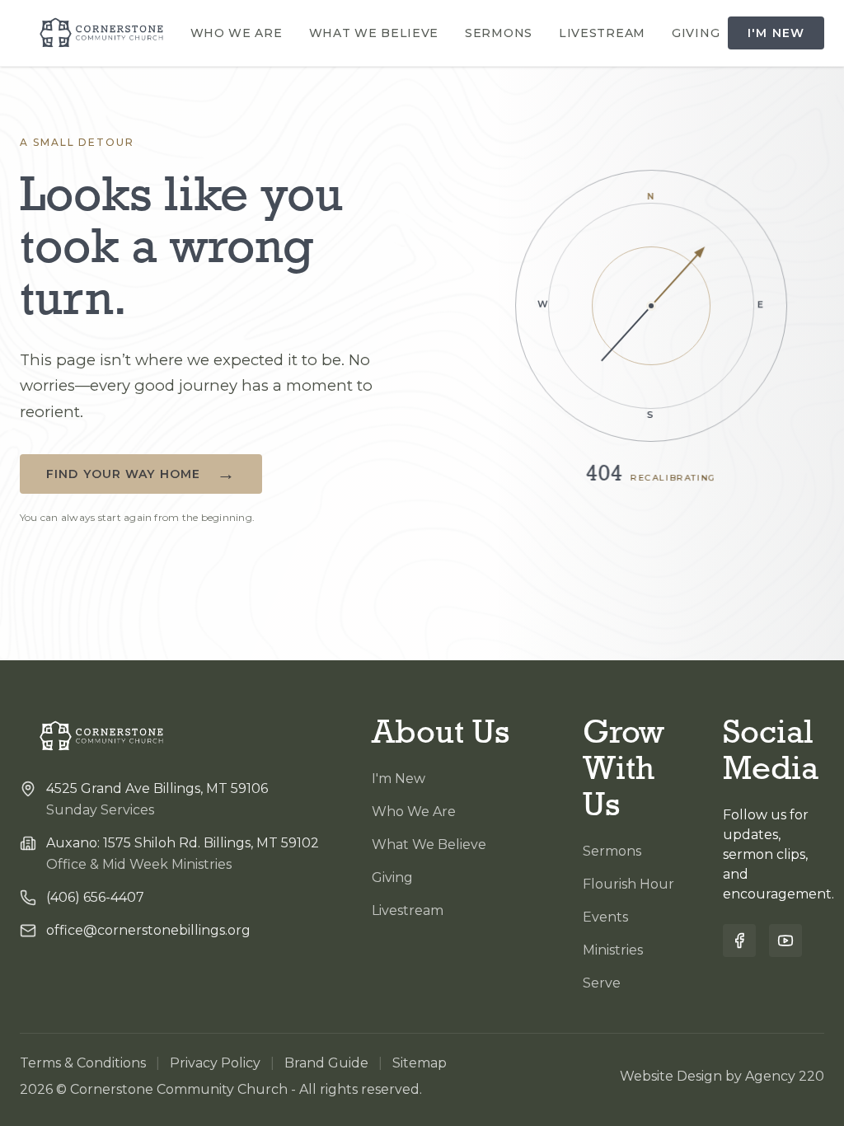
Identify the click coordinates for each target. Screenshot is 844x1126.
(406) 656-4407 (95, 897)
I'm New (776, 33)
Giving (696, 33)
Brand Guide (326, 1063)
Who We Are (236, 33)
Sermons (498, 33)
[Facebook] (739, 940)
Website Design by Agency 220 (722, 1076)
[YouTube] (785, 940)
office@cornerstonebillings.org (148, 930)
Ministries (613, 950)
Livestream (602, 33)
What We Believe (374, 33)
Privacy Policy (215, 1063)
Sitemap (419, 1063)
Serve (602, 983)
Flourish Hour (628, 884)
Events (605, 917)
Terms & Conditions (83, 1063)
